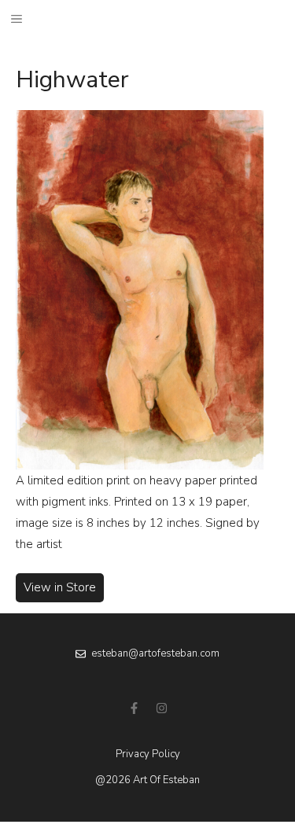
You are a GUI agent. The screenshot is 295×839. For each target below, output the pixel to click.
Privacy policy (148, 754)
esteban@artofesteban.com (155, 653)
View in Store (60, 587)
